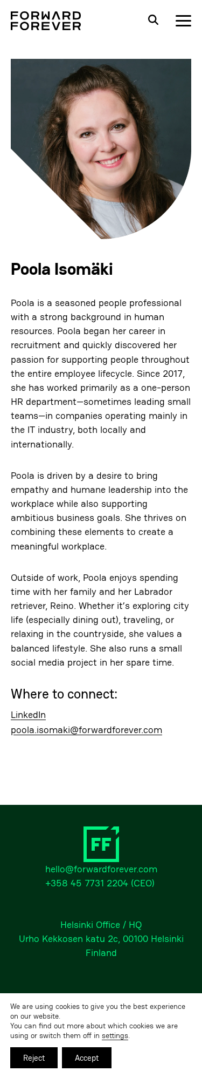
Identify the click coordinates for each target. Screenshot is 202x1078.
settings (115, 1035)
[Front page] (46, 20)
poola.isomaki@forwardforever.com (86, 730)
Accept (87, 1058)
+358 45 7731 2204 (86, 883)
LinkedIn (28, 715)
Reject (34, 1058)
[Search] (153, 20)
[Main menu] (183, 20)
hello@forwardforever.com (101, 869)
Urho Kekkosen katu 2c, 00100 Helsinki (101, 938)
